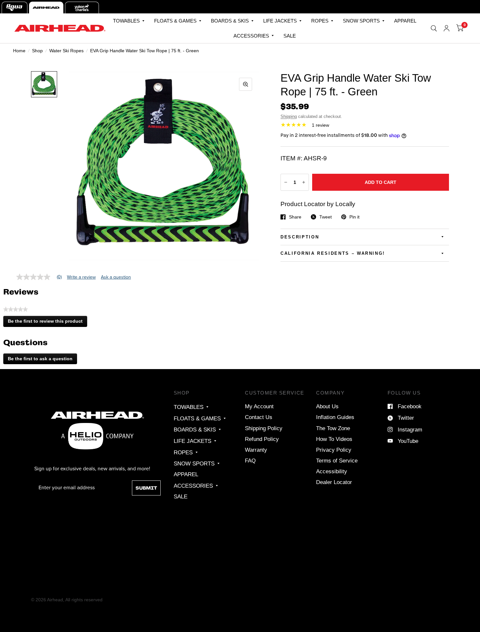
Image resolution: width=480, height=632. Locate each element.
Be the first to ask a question (40, 358)
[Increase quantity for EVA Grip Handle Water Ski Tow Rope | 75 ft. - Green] (304, 182)
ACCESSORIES (251, 36)
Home (19, 50)
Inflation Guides (335, 417)
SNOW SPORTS (361, 21)
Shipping (288, 116)
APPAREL (405, 21)
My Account (259, 406)
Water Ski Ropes (66, 50)
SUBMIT (146, 488)
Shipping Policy (263, 428)
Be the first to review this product (47, 322)
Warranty (256, 450)
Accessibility (331, 471)
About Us (327, 406)
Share (295, 216)
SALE (289, 36)
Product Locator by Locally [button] (317, 204)
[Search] (433, 28)
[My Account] (446, 28)
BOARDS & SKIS (230, 21)
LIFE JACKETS (280, 21)
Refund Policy (262, 439)
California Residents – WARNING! (332, 253)
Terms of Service (337, 460)
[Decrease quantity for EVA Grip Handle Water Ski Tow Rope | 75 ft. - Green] (286, 182)
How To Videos (334, 439)
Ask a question (116, 277)
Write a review (81, 277)
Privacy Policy (333, 450)
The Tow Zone (333, 428)
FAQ (250, 460)
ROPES (319, 21)
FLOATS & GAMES (175, 21)
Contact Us (258, 417)
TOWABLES (126, 21)
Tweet (325, 216)
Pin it (354, 216)
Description (299, 237)
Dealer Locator (334, 482)
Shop (37, 50)
